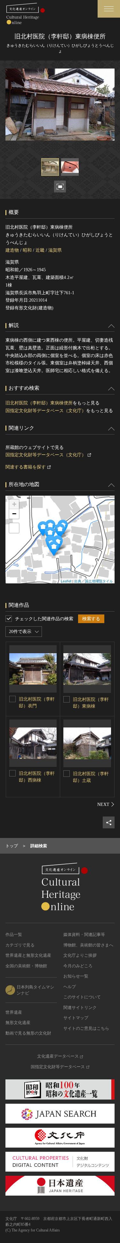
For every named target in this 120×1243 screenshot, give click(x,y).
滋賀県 (55, 250)
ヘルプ (69, 986)
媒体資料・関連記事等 (84, 934)
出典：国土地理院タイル (93, 580)
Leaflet (66, 580)
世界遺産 (13, 1012)
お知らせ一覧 (75, 976)
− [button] (14, 514)
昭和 (27, 250)
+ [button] (14, 504)
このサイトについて (82, 997)
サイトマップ (75, 1017)
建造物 (12, 250)
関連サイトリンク (80, 1007)
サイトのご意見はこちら (86, 1028)
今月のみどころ (77, 965)
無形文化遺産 (17, 1022)
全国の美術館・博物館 (26, 965)
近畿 (40, 250)
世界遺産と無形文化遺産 (28, 955)
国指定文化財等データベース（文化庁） (45, 410)
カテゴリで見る (20, 945)
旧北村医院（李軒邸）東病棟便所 (39, 403)
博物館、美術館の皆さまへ (88, 945)
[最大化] (14, 528)
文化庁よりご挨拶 (80, 955)
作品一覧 (13, 934)
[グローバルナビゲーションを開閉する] (109, 9)
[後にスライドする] (106, 804)
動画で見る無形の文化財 (28, 1033)
